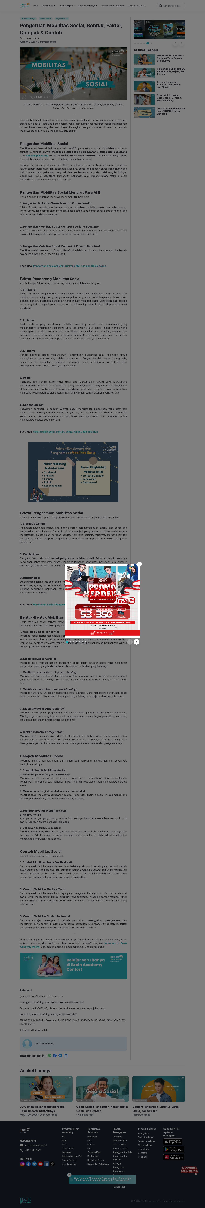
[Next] (136, 642)
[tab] (67, 642)
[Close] (139, 564)
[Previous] (130, 642)
